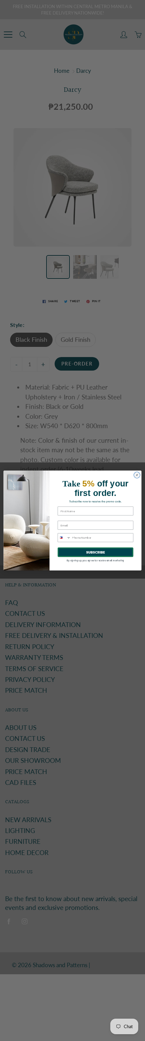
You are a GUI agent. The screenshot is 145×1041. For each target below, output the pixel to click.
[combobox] (64, 538)
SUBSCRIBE (95, 552)
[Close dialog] (137, 475)
